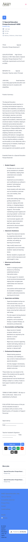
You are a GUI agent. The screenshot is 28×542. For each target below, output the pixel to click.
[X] (5, 448)
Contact (3, 506)
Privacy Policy (5, 503)
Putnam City (6, 26)
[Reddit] (22, 448)
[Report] (22, 444)
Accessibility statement (8, 500)
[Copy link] (15, 452)
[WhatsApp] (18, 448)
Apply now (12, 444)
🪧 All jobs (4, 518)
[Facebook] (10, 448)
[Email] (12, 452)
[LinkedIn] (14, 448)
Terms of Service (6, 496)
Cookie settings (5, 509)
